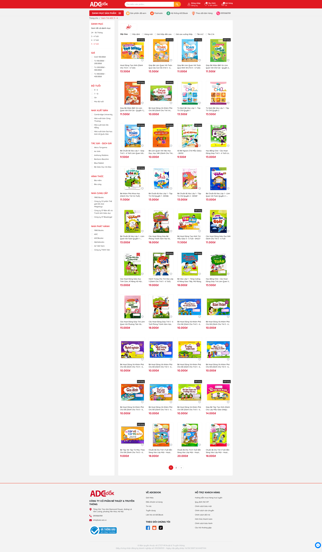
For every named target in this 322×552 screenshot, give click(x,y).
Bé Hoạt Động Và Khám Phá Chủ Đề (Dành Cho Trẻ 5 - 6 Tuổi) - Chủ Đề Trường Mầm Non (189, 365)
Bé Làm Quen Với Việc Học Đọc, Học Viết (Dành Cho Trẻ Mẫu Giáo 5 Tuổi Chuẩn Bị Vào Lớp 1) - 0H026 (160, 152)
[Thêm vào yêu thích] (142, 60)
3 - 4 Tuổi (95, 36)
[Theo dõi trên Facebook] (148, 527)
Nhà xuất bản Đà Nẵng (101, 126)
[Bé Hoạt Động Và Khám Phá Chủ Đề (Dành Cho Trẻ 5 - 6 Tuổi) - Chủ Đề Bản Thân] (218, 306)
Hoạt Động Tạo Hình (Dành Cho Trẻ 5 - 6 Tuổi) (131, 66)
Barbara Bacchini (101, 159)
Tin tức (148, 506)
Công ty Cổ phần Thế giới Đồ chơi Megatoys (103, 204)
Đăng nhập (195, 3)
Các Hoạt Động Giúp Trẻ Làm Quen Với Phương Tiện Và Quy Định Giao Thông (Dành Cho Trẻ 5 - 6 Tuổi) (132, 323)
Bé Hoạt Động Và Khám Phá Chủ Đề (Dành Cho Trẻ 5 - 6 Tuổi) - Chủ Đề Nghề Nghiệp (132, 365)
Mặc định (136, 34)
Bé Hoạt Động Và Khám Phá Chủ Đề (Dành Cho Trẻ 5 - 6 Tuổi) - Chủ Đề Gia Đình (132, 408)
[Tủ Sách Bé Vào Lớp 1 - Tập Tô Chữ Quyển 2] (218, 93)
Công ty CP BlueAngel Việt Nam (103, 218)
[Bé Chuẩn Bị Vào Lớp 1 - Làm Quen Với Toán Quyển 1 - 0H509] (132, 221)
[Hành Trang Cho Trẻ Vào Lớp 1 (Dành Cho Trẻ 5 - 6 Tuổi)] (161, 264)
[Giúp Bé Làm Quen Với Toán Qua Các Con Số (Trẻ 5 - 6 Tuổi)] (161, 50)
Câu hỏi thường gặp (203, 527)
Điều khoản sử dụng (154, 502)
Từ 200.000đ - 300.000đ (100, 68)
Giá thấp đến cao (164, 34)
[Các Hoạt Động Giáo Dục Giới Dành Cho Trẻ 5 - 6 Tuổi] (218, 221)
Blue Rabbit (99, 163)
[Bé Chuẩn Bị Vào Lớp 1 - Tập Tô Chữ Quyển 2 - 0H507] (189, 178)
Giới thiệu (150, 498)
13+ (95, 97)
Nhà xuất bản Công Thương (102, 119)
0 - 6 (96, 90)
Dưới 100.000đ (100, 57)
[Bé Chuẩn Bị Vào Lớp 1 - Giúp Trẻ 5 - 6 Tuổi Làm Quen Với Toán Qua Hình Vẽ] (132, 136)
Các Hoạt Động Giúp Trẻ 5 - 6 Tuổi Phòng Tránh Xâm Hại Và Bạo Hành (161, 323)
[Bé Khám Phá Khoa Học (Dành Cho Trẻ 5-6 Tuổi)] (132, 178)
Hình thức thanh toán (203, 519)
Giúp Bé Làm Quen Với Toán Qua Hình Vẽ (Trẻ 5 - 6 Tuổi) (189, 66)
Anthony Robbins (101, 155)
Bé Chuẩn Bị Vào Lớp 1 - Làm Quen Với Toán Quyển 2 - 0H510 (218, 194)
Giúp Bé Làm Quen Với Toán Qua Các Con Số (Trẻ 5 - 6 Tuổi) (160, 66)
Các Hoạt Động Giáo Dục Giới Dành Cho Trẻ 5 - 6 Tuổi (218, 237)
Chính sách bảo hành (203, 523)
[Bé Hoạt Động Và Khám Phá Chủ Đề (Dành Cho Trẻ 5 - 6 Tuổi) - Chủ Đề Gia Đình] (132, 392)
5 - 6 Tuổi (95, 44)
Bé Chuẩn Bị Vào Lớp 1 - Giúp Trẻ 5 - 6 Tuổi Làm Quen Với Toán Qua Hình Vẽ (132, 152)
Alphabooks (99, 242)
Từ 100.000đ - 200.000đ (99, 62)
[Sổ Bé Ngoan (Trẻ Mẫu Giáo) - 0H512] (189, 136)
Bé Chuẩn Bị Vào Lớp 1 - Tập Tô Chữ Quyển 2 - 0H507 (189, 194)
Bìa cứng (97, 184)
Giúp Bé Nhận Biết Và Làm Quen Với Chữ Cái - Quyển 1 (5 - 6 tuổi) (132, 109)
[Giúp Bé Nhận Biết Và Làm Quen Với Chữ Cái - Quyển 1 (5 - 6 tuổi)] (132, 93)
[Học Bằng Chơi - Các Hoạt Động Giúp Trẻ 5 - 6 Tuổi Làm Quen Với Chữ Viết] (218, 136)
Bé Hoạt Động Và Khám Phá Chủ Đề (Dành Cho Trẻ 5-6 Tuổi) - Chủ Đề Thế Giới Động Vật (161, 109)
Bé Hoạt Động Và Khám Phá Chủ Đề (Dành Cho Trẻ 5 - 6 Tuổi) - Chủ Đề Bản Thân (218, 323)
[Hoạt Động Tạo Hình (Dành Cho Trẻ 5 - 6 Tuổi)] (132, 50)
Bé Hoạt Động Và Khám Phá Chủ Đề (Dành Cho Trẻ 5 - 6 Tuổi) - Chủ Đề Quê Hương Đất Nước (160, 365)
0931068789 (98, 516)
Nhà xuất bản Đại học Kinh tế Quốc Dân (103, 132)
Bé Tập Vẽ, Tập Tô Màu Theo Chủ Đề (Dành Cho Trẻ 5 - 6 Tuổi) (132, 451)
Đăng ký (194, 5)
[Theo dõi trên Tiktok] (161, 527)
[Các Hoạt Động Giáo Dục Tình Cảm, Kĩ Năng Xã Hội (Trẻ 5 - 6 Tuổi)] (132, 264)
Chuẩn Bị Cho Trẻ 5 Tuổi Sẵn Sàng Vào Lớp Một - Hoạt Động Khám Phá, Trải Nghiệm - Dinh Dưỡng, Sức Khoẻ (218, 451)
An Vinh (97, 151)
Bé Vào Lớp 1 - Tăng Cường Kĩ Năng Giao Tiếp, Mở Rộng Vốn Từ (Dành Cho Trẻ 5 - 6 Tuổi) (189, 280)
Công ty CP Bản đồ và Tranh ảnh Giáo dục (103, 211)
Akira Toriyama (100, 147)
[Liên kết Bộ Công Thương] (103, 530)
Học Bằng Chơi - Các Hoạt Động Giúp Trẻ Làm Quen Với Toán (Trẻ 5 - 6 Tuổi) (218, 280)
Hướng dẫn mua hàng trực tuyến (208, 498)
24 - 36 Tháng (97, 32)
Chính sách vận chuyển (204, 510)
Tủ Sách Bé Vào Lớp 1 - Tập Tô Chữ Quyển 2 (217, 109)
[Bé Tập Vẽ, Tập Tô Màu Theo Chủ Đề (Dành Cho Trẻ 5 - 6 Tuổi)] (132, 435)
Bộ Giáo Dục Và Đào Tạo (102, 168)
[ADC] (128, 26)
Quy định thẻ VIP (202, 502)
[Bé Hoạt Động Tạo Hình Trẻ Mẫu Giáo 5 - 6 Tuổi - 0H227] (189, 221)
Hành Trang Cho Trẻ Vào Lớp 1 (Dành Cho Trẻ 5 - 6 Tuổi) (161, 280)
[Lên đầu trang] (318, 539)
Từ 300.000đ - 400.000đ (99, 75)
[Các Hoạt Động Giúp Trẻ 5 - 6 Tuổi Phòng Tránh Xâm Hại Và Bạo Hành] (161, 306)
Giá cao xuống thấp (184, 34)
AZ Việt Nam (99, 246)
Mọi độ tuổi (99, 101)
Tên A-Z (200, 34)
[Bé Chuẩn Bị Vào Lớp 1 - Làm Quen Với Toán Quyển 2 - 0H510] (218, 178)
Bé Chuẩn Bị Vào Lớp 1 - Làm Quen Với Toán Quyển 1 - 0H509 (132, 237)
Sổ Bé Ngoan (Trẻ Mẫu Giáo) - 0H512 (189, 152)
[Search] (177, 4)
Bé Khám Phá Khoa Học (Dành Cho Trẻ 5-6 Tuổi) (130, 194)
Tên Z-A (211, 34)
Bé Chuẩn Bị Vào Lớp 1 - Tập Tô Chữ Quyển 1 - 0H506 (160, 194)
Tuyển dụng (151, 510)
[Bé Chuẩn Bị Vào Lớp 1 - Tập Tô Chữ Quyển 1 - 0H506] (161, 178)
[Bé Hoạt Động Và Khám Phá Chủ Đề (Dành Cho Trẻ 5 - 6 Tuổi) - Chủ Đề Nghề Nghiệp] (132, 349)
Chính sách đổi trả (202, 515)
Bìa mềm (98, 180)
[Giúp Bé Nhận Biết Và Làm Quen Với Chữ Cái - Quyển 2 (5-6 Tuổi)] (218, 50)
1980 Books (99, 197)
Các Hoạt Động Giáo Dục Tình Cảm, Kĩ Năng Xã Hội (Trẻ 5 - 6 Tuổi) (131, 280)
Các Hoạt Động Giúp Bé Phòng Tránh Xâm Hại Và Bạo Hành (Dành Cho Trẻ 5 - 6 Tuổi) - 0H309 (160, 237)
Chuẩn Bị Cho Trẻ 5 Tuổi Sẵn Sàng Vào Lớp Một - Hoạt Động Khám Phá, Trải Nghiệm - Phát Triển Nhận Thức (189, 451)
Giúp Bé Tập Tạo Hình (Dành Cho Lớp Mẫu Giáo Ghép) (218, 408)
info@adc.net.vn (100, 520)
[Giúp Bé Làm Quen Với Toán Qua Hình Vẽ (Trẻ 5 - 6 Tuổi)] (189, 50)
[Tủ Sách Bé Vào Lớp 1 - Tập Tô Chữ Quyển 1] (189, 93)
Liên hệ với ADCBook (154, 515)
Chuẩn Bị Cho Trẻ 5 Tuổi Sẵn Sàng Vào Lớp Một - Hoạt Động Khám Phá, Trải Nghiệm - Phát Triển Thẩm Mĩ (161, 451)
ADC (96, 234)
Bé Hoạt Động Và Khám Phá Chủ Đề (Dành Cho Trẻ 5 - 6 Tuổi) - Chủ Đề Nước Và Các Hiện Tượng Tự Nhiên (218, 365)
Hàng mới (148, 34)
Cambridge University (103, 114)
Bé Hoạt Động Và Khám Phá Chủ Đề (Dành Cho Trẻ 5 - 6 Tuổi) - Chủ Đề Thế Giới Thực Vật (160, 408)
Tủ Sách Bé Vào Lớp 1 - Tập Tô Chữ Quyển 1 (188, 109)
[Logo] (112, 493)
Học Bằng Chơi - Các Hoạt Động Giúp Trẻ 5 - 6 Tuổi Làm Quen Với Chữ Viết (218, 152)
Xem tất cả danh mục (101, 28)
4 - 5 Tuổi (95, 40)
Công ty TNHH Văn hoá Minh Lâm (102, 251)
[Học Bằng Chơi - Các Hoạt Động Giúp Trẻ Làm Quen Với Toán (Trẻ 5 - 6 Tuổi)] (218, 264)
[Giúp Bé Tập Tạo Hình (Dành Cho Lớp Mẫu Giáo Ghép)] (218, 392)
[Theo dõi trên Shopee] (154, 527)
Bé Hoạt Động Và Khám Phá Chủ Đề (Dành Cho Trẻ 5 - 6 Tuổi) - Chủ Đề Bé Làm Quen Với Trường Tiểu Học (189, 408)
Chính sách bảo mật (203, 506)
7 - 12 (96, 94)
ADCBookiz (98, 238)
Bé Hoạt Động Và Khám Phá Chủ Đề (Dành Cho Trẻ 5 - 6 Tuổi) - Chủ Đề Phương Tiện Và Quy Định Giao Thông (189, 323)
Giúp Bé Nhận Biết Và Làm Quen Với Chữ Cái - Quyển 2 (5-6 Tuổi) (217, 66)
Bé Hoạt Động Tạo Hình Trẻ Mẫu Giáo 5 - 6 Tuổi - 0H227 (188, 237)
